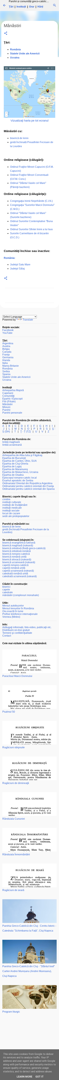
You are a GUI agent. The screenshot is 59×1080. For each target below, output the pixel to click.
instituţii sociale (11, 510)
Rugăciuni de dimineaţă (15, 783)
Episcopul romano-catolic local (19, 477)
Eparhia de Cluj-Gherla (15, 463)
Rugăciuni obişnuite (13, 747)
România (7, 368)
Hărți (40, 6)
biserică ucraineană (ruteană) (18, 562)
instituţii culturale (11, 502)
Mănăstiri (7, 404)
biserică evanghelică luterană (18, 542)
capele (6, 589)
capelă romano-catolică (15, 565)
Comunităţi (8, 396)
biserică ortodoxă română (16, 551)
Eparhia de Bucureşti (14, 458)
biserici (6, 586)
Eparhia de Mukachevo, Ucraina (20, 472)
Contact (6, 635)
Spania (6, 374)
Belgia (6, 349)
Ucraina (6, 379)
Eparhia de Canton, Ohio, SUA (19, 461)
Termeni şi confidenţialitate (17, 633)
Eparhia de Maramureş (15, 469)
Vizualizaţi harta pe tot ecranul (29, 120)
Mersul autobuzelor (13, 605)
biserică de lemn (19, 138)
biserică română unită (14, 556)
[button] (6, 33)
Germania (7, 357)
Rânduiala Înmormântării (16, 854)
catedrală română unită (15, 573)
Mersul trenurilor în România (18, 608)
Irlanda (6, 360)
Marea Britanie (10, 365)
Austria (6, 346)
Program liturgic (11, 1011)
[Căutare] (54, 5)
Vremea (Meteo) (11, 616)
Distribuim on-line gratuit (16, 630)
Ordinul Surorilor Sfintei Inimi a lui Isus (31, 229)
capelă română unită (13, 568)
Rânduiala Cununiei (13, 818)
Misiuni (6, 407)
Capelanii (7, 393)
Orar (31, 6)
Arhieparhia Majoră (13, 390)
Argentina (7, 343)
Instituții (21, 6)
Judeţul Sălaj (17, 268)
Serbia (6, 371)
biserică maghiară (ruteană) (17, 545)
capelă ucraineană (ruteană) (18, 570)
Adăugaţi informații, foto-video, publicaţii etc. (26, 627)
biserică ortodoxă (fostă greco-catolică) (23, 548)
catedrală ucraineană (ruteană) (19, 576)
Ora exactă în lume (12, 611)
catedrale (7, 592)
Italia (5, 363)
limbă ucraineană (12, 444)
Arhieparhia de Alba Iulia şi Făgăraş (22, 455)
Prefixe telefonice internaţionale (20, 614)
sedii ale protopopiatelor (15, 516)
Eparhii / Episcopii (12, 398)
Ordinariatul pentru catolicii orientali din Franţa (28, 486)
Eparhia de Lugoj (12, 466)
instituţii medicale (12, 507)
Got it (39, 1076)
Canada (6, 351)
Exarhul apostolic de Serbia (17, 480)
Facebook (8, 330)
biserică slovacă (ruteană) (16, 559)
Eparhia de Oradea (13, 475)
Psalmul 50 (8, 711)
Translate (28, 319)
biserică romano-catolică (16, 554)
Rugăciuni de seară (13, 890)
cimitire (6, 499)
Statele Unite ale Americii (16, 377)
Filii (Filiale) (9, 401)
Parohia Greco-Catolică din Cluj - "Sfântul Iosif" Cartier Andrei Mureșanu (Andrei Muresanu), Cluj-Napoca (28, 971)
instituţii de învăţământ (14, 505)
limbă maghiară (11, 442)
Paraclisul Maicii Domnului (17, 676)
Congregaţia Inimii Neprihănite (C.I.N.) (31, 201)
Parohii (6, 410)
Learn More (24, 1076)
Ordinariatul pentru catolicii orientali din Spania (28, 489)
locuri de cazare (11, 513)
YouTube (7, 333)
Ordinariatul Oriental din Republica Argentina (27, 483)
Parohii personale (12, 412)
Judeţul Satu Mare (20, 264)
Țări (11, 6)
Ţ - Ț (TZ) (25, 431)
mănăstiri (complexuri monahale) (20, 595)
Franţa (6, 354)
